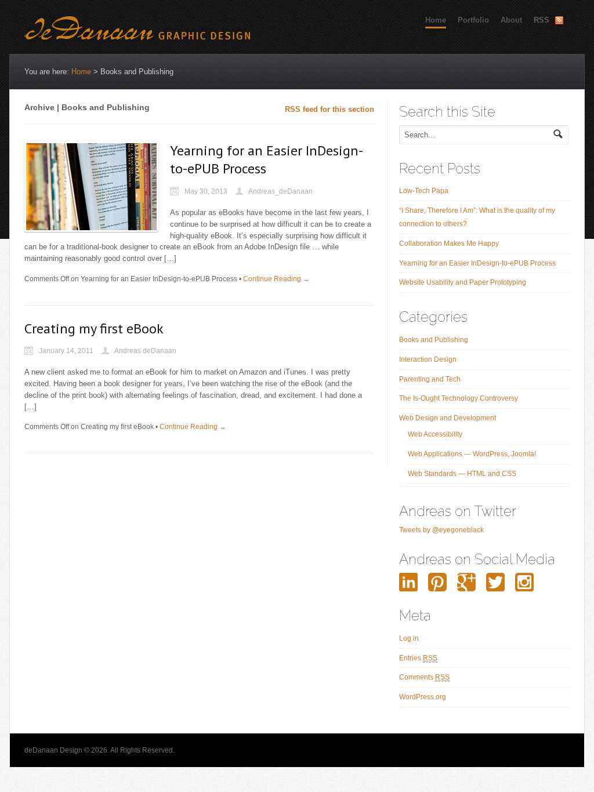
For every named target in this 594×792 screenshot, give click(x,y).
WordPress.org (422, 697)
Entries (418, 658)
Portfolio (473, 20)
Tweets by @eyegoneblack (441, 530)
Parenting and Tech (430, 379)
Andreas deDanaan (145, 351)
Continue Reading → (276, 279)
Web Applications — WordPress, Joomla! (472, 454)
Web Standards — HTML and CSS (462, 474)
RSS (541, 20)
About (511, 20)
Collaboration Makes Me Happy (449, 243)
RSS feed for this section (329, 109)
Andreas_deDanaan (280, 191)
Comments (424, 677)
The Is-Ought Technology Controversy (458, 398)
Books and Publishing (433, 340)
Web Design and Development (447, 418)
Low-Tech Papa (423, 191)
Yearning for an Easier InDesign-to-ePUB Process (477, 263)
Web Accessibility (435, 434)
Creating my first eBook (94, 328)
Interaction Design (428, 359)
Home (435, 20)
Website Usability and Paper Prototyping (462, 282)
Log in (409, 638)
